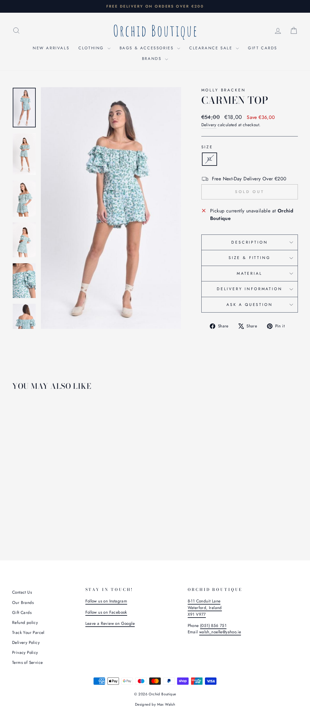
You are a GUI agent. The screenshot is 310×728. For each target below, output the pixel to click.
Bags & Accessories (148, 48)
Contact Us (22, 592)
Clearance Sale (211, 48)
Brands (152, 58)
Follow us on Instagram (106, 601)
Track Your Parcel (28, 632)
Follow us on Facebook (106, 612)
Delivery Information (249, 289)
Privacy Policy (25, 652)
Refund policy (25, 622)
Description (249, 242)
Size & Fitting (250, 258)
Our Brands (23, 602)
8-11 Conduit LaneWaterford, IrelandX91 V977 (205, 607)
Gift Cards (262, 48)
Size (207, 147)
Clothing (92, 48)
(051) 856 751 (213, 625)
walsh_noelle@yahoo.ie (220, 632)
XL (209, 159)
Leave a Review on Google (110, 623)
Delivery (208, 125)
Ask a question (249, 304)
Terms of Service (27, 662)
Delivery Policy (26, 642)
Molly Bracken (223, 90)
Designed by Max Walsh (155, 704)
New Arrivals (51, 48)
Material (249, 273)
